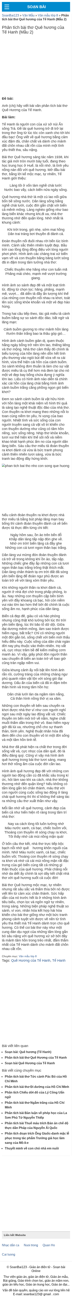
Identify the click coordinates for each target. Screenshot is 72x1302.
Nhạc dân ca (10, 1245)
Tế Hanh (58, 960)
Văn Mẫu (28, 15)
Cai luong (8, 1254)
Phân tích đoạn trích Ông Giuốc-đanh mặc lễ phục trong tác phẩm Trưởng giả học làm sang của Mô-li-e (37, 1138)
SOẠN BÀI (36, 7)
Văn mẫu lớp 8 (48, 15)
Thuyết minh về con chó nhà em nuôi (32, 1148)
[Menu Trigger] (7, 7)
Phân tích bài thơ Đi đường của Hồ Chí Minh (37, 1086)
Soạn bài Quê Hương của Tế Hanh (30, 1063)
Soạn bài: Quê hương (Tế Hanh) (28, 1052)
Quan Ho (49, 1245)
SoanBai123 (10, 15)
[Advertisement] (36, 66)
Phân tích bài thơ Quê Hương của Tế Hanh (36, 1057)
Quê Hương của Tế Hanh (30, 960)
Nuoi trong (31, 1245)
